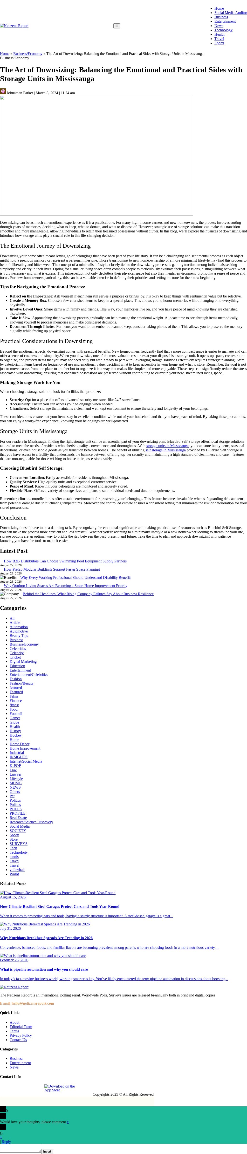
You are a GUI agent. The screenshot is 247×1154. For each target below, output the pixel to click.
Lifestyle (16, 779)
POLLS (16, 809)
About (14, 1022)
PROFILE (18, 813)
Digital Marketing (23, 661)
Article (15, 622)
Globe (14, 722)
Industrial (17, 753)
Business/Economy (27, 54)
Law (13, 770)
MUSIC (16, 783)
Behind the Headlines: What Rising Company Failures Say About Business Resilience (88, 594)
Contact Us (18, 1040)
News (218, 26)
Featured (16, 692)
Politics (15, 800)
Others (15, 792)
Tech (13, 848)
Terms (14, 1031)
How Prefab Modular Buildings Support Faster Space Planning (52, 569)
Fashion (16, 679)
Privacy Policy (21, 1035)
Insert (47, 1151)
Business (221, 17)
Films (14, 696)
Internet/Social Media (26, 761)
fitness (14, 705)
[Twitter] (26, 1088)
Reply (6, 1142)
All (12, 618)
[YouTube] (37, 1088)
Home (219, 8)
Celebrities (18, 648)
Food (14, 709)
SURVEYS (18, 844)
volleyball (17, 870)
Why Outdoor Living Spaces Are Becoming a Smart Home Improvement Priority (65, 586)
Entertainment (225, 21)
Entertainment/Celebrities (29, 675)
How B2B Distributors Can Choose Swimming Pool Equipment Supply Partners (65, 561)
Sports (219, 43)
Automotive (19, 631)
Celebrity (17, 653)
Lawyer (15, 774)
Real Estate (18, 818)
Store (14, 839)
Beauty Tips (19, 635)
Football (16, 714)
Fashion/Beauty (22, 683)
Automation (19, 627)
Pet (12, 796)
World (14, 874)
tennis (14, 857)
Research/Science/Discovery (31, 822)
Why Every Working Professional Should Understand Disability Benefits (75, 577)
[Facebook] (4, 1088)
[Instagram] (15, 1088)
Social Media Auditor (230, 13)
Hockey (16, 735)
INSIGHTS (18, 757)
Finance (16, 701)
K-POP (15, 766)
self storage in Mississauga (165, 450)
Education (17, 666)
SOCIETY (18, 831)
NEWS (15, 787)
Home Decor (19, 744)
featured (16, 688)
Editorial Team (21, 1027)
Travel (219, 39)
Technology (223, 30)
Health (219, 34)
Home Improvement (25, 748)
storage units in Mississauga (167, 446)
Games (15, 718)
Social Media (20, 826)
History (15, 731)
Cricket (15, 657)
